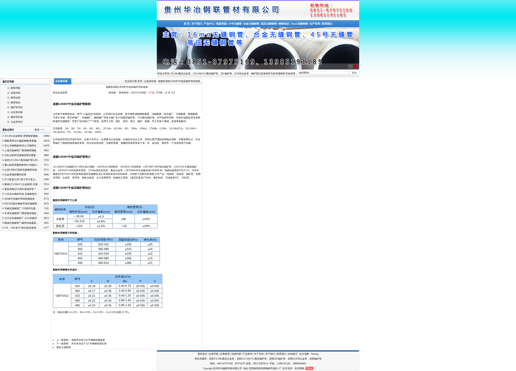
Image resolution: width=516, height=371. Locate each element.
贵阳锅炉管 (315, 358)
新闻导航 (15, 88)
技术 (285, 368)
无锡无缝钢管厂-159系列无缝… (21, 208)
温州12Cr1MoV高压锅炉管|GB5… (22, 160)
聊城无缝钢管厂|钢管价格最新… (21, 223)
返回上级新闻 (63, 347)
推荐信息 (15, 97)
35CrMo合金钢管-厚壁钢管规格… (22, 136)
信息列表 (15, 92)
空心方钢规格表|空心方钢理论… (21, 145)
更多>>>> (40, 129)
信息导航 (213, 353)
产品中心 (209, 23)
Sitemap (314, 353)
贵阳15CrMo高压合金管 (221, 358)
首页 (139, 81)
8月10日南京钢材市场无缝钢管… (22, 203)
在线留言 (293, 353)
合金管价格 (17, 112)
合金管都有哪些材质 (15, 174)
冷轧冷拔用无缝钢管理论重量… (21, 155)
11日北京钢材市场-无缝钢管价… (21, 194)
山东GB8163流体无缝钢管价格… (21, 169)
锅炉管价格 (17, 117)
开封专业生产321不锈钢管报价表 (88, 343)
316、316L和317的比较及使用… (21, 227)
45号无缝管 (235, 23)
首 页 (187, 23)
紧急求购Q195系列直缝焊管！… (21, 189)
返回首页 (202, 353)
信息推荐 (225, 353)
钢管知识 (284, 23)
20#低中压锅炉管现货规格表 (19, 198)
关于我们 (196, 23)
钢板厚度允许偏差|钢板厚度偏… (21, 140)
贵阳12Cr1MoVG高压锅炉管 (252, 358)
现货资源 (221, 23)
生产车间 (315, 23)
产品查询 (247, 353)
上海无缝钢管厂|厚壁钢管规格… (21, 150)
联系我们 (327, 23)
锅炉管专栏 (17, 107)
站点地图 (304, 353)
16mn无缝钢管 (299, 23)
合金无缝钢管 (251, 23)
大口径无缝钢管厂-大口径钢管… (21, 218)
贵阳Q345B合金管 (297, 358)
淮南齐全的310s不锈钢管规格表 (88, 340)
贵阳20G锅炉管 (277, 358)
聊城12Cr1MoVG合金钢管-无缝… (22, 184)
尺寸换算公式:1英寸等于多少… (21, 179)
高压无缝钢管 (269, 23)
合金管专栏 (17, 121)
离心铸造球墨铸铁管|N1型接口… (21, 165)
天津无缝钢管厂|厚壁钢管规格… (21, 213)
